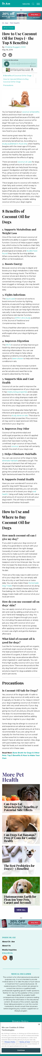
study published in (14, 144)
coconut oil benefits (30, 112)
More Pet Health (13, 777)
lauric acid (10, 299)
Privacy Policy (20, 1021)
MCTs (8, 345)
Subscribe (26, 4)
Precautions (8, 85)
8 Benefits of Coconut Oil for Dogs (17, 76)
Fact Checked (9, 28)
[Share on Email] (4, 54)
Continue (21, 1050)
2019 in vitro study (22, 318)
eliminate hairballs (10, 461)
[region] (21, 1038)
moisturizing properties (17, 392)
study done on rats (20, 416)
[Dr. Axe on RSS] (5, 957)
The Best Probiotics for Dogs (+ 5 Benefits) (19, 867)
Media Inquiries (9, 950)
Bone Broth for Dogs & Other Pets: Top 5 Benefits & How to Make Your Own (21, 755)
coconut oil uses (25, 162)
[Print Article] (10, 54)
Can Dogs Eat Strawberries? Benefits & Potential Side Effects (21, 807)
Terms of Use (24, 1042)
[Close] (39, 1024)
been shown (17, 359)
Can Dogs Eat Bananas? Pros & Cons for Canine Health (20, 838)
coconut (15, 446)
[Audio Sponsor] (19, 70)
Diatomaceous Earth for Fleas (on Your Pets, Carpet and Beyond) (20, 899)
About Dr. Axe (8, 942)
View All (21, 910)
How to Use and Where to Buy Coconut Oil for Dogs (16, 80)
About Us (6, 946)
